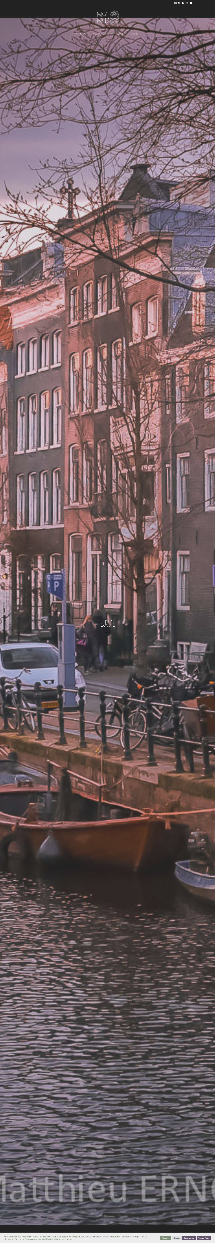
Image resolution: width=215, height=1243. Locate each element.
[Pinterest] (179, 3)
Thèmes (119, 33)
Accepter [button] (165, 1238)
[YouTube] (191, 3)
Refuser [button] (176, 1238)
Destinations (100, 33)
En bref (135, 33)
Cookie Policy (204, 1238)
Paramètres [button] (189, 1238)
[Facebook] (183, 3)
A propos (81, 33)
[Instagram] (175, 3)
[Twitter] (187, 3)
